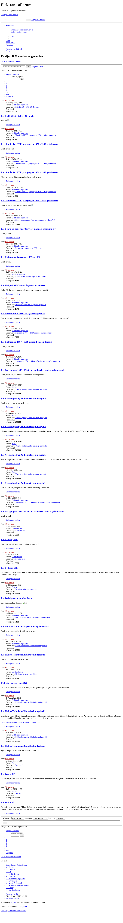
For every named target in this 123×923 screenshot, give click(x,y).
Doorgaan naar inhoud (9, 15)
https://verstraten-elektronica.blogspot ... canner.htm (20, 722)
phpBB (13, 902)
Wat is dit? (19, 765)
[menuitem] (22, 30)
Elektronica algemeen (20, 105)
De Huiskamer (17, 672)
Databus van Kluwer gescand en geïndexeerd (32, 617)
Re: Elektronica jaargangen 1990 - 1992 (20, 257)
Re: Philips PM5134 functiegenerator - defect (23, 285)
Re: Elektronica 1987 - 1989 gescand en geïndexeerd (26, 342)
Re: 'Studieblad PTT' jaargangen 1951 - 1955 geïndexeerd (29, 172)
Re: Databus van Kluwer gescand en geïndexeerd (25, 626)
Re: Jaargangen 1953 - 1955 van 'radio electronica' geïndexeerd (32, 511)
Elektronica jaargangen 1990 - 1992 (29, 248)
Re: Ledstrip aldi (9, 539)
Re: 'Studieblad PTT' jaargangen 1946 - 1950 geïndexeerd (29, 200)
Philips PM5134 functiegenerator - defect (30, 276)
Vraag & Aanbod (18, 274)
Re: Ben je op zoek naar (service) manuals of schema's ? (28, 229)
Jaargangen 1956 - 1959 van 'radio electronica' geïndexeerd (37, 361)
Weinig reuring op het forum (26, 589)
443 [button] (7, 94)
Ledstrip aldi (20, 531)
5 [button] (6, 90)
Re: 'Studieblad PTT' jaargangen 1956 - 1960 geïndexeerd (29, 144)
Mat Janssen (9, 100)
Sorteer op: (29, 818)
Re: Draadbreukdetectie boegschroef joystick (23, 313)
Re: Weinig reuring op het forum (17, 598)
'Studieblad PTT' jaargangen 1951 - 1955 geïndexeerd (35, 163)
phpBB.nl (25, 906)
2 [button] (6, 83)
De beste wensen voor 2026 (26, 674)
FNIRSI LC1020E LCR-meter (27, 107)
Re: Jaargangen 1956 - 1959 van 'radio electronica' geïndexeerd (32, 370)
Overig (14, 587)
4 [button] (6, 88)
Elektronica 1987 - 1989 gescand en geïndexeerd (33, 333)
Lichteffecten (17, 528)
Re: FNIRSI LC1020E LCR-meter (18, 116)
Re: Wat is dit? (8, 774)
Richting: (52, 818)
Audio (14, 387)
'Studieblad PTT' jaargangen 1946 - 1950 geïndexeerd (35, 192)
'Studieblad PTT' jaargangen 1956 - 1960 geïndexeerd (35, 135)
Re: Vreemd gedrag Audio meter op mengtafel (23, 398)
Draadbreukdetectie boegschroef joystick (30, 305)
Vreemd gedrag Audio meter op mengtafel (31, 389)
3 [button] (6, 86)
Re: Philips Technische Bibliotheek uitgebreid (23, 654)
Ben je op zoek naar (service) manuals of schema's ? (35, 220)
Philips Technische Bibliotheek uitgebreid (31, 646)
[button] (12, 74)
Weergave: (7, 818)
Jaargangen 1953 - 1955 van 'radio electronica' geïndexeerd (37, 502)
